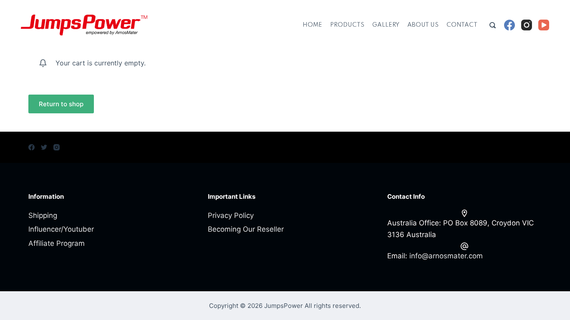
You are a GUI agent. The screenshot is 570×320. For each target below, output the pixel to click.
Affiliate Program (56, 243)
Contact (461, 25)
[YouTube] (543, 25)
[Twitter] (44, 147)
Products (347, 25)
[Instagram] (526, 25)
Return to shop (61, 104)
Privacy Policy (231, 215)
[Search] (492, 25)
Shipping (42, 215)
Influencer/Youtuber (61, 229)
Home (312, 25)
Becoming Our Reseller (246, 229)
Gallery (385, 25)
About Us (423, 25)
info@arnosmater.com (446, 256)
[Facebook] (509, 25)
